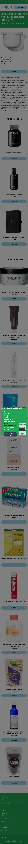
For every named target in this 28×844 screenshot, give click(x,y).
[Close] (2, 409)
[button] (10, 434)
